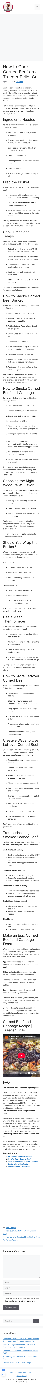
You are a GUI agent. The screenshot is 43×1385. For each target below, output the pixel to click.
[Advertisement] (21, 36)
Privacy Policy (21, 1376)
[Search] (36, 1321)
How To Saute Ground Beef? (19, 1159)
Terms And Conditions (26, 1372)
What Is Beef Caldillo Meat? (19, 1167)
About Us (12, 1372)
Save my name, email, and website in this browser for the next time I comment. (22, 1299)
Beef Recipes (11, 1228)
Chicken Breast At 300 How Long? (17, 1363)
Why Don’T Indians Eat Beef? (20, 1156)
